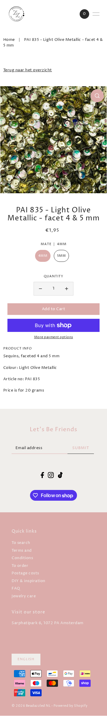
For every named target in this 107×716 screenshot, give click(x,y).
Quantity (53, 276)
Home (9, 39)
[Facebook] (42, 475)
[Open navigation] (96, 14)
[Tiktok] (60, 475)
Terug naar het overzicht (27, 70)
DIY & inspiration (28, 581)
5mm (61, 256)
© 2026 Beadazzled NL (31, 706)
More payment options (53, 337)
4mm (43, 256)
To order (20, 565)
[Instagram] (51, 475)
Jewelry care (24, 596)
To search (21, 542)
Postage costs (25, 573)
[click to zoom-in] (97, 95)
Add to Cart (53, 309)
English (26, 659)
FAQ (16, 588)
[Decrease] (40, 288)
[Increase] (66, 288)
